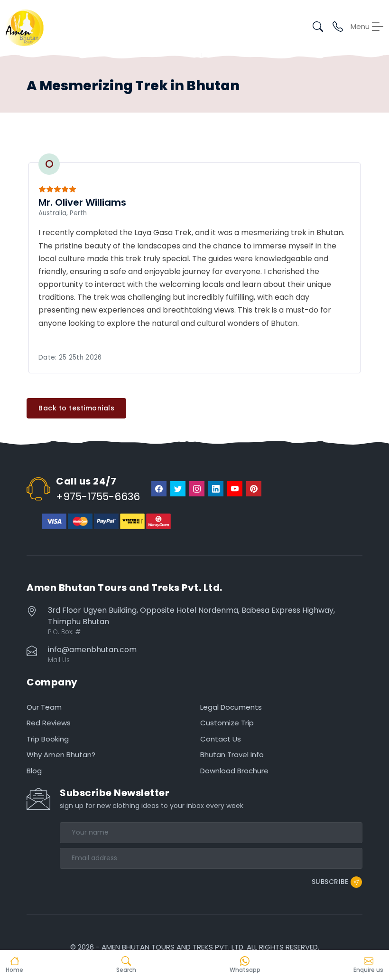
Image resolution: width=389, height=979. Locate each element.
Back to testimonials (76, 408)
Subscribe (330, 881)
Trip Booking (48, 739)
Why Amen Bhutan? (61, 755)
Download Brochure (234, 771)
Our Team (44, 707)
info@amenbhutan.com (92, 649)
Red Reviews (49, 723)
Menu (360, 26)
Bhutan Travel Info (232, 755)
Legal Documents (231, 707)
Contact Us (220, 739)
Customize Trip (227, 723)
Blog (34, 771)
